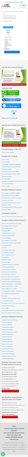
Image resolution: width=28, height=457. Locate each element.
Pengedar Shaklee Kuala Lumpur (9, 356)
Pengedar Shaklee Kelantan (7, 327)
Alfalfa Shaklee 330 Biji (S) (7, 228)
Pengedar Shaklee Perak (7, 336)
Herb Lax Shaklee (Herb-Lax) (8, 254)
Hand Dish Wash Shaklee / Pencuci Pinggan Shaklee (13, 310)
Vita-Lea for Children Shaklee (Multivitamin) (11, 279)
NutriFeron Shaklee (6, 262)
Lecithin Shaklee (5, 257)
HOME (14, 426)
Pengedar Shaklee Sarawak (7, 348)
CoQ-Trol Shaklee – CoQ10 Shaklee (9, 240)
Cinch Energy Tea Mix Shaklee (8, 235)
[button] (3, 454)
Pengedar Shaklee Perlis (7, 339)
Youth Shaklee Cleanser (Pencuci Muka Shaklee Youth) (13, 303)
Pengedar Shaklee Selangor (8, 351)
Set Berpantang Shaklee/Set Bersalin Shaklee (11, 164)
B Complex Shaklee (6, 230)
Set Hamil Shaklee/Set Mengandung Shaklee (11, 166)
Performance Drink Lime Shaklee (9, 274)
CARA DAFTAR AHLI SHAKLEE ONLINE (14, 433)
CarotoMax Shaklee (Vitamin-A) (8, 233)
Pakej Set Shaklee (5, 159)
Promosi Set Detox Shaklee (7, 200)
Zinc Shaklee (4, 296)
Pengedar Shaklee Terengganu (8, 353)
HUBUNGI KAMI (14, 439)
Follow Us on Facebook (9, 118)
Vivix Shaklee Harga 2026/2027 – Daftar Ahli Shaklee (13, 291)
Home (4, 11)
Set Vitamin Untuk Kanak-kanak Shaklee (10, 171)
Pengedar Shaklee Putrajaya (8, 358)
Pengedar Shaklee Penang (7, 341)
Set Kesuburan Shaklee (7, 169)
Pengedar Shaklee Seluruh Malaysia (9, 319)
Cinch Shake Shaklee (6, 238)
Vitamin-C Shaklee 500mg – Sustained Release (12, 283)
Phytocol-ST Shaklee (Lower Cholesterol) (10, 276)
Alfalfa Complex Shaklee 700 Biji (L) (9, 226)
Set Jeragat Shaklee (6, 178)
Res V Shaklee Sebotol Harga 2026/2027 (10, 293)
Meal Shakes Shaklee (6, 259)
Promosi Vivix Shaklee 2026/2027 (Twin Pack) (11, 197)
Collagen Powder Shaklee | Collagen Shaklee (11, 242)
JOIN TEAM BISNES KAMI (14, 435)
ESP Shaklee (4, 247)
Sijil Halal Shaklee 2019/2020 (8, 152)
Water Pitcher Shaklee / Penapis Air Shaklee (11, 312)
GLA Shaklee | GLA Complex (8, 252)
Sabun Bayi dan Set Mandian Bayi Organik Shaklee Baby (14, 181)
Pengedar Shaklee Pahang (7, 334)
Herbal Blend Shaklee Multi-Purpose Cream (11, 298)
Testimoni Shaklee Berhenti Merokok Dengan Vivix (12, 216)
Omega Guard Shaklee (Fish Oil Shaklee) (10, 264)
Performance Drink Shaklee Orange (9, 271)
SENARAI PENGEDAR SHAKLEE (14, 437)
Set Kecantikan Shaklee (7, 176)
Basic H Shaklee (5, 308)
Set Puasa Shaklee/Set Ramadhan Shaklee (11, 174)
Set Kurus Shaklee (5, 161)
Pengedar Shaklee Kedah (7, 324)
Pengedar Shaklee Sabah (7, 346)
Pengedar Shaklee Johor (7, 322)
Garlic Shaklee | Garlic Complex (8, 250)
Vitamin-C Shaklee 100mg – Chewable (10, 286)
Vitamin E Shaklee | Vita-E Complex (9, 288)
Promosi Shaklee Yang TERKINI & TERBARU (11, 193)
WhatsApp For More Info (12, 52)
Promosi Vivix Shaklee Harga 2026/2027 (10, 195)
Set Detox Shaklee (6, 186)
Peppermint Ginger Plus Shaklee (8, 269)
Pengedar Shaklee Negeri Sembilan (9, 332)
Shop (8, 11)
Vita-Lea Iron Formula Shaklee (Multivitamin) (11, 281)
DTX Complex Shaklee (6, 245)
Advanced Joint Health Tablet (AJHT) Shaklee (11, 223)
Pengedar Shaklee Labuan (7, 344)
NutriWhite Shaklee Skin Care (8, 305)
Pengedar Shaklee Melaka (7, 329)
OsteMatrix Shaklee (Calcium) (8, 267)
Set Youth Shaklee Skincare (7, 183)
